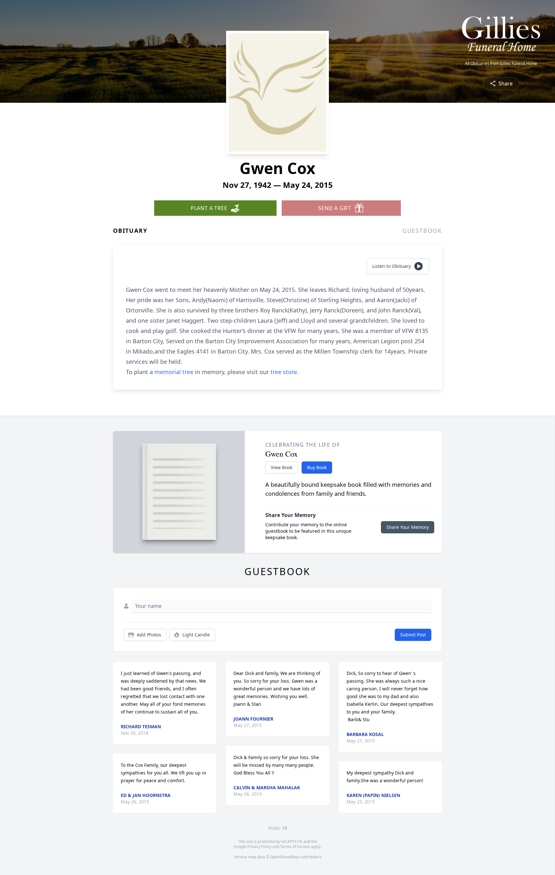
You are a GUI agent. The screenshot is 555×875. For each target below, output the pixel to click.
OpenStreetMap (284, 857)
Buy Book (317, 467)
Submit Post (413, 635)
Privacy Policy (259, 846)
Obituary (130, 230)
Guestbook (422, 230)
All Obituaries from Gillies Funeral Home (501, 63)
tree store (283, 372)
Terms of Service (295, 846)
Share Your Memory (407, 527)
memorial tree (173, 372)
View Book (281, 467)
